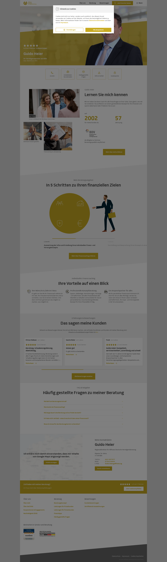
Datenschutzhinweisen (96, 21)
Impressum (64, 23)
